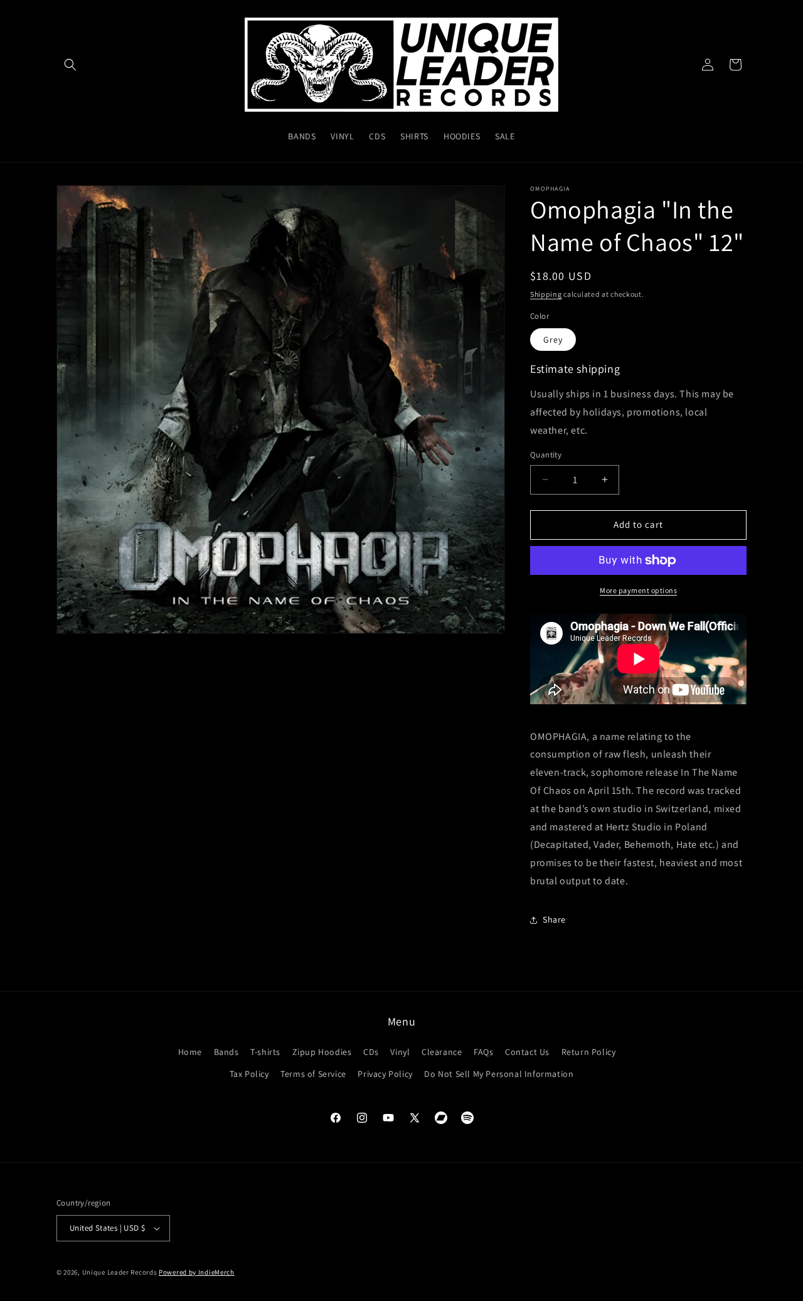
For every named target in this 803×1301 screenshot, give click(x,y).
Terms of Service (313, 1073)
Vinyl (400, 1051)
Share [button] (554, 919)
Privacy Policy (385, 1073)
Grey (553, 339)
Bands (226, 1051)
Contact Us (527, 1051)
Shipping (546, 294)
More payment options (638, 590)
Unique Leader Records (119, 1272)
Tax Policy (249, 1073)
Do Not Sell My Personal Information (498, 1073)
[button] (70, 64)
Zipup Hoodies (322, 1051)
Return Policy (588, 1051)
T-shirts (265, 1051)
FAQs (483, 1051)
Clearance (442, 1051)
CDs (371, 1051)
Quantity (545, 454)
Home (190, 1051)
